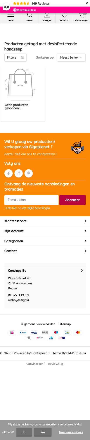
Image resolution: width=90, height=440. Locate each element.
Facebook (8, 173)
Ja (23, 432)
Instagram (18, 173)
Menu (11, 20)
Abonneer (72, 200)
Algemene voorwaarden (38, 324)
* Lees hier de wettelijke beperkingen (27, 208)
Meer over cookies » (71, 432)
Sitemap (65, 324)
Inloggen (47, 20)
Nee (43, 432)
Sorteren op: (45, 57)
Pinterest (28, 173)
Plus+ (82, 353)
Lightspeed (39, 353)
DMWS (70, 353)
